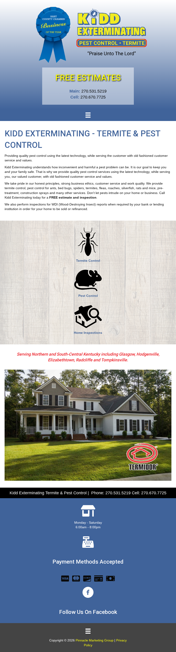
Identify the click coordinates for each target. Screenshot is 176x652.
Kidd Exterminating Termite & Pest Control (48, 493)
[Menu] (88, 115)
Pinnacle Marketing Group (94, 640)
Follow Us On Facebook (88, 612)
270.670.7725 (93, 97)
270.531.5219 (94, 91)
